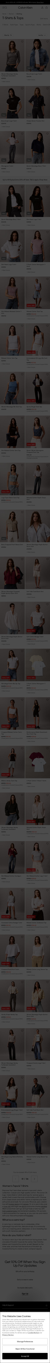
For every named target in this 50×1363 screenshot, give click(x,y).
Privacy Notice (8, 1335)
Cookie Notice (33, 1333)
